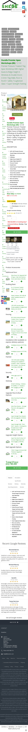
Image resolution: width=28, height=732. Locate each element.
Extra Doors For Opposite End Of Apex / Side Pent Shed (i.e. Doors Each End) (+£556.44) (18, 277)
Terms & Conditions (21, 658)
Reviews (10, 484)
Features (10, 477)
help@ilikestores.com (9, 654)
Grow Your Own (3, 290)
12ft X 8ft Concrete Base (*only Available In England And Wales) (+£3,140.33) (19, 307)
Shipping (23, 662)
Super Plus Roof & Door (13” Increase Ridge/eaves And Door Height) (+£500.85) (18, 439)
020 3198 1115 (15, 5)
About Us (13, 658)
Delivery (17, 484)
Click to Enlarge (17, 114)
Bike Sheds (3, 233)
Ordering (6, 666)
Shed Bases (3, 282)
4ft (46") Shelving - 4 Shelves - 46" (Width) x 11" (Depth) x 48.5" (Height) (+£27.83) (18, 385)
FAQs (11, 666)
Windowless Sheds (4, 226)
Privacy (16, 666)
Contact (22, 666)
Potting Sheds (4, 177)
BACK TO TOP (13, 622)
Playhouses (4, 206)
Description (17, 477)
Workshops (4, 102)
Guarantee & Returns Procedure (11, 662)
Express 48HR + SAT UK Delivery (4, 138)
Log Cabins (3, 200)
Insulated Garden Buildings (4, 156)
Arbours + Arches (4, 260)
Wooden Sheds (4, 127)
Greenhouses (4, 276)
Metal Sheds (3, 164)
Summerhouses (4, 184)
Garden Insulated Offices (4, 108)
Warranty (23, 484)
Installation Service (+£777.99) (18, 345)
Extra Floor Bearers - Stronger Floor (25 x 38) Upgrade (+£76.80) (18, 408)
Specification (18, 481)
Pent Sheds (3, 219)
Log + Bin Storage (4, 269)
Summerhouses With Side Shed (4, 191)
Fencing (4, 253)
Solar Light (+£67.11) (16, 375)
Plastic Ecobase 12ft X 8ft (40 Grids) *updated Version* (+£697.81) (18, 297)
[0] (24, 19)
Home (3, 658)
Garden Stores (4, 240)
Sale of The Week (3, 118)
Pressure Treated (4, 148)
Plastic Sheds (3, 171)
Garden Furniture (4, 247)
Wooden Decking (4, 212)
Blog (8, 658)
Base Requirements (13, 487)
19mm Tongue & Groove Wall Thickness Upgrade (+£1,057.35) (18, 451)
